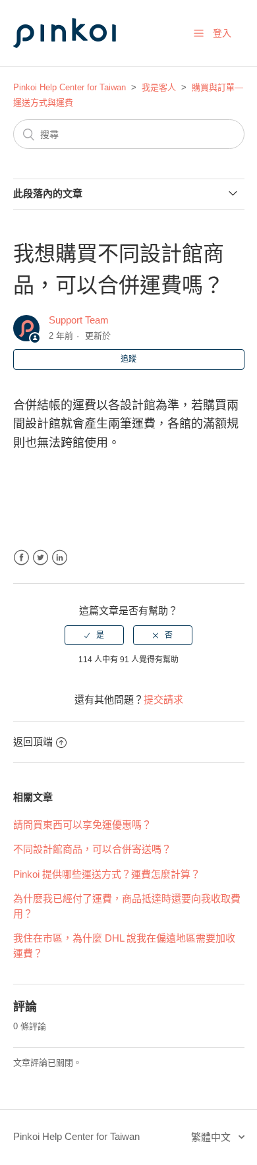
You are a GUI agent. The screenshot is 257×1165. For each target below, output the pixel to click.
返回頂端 (33, 741)
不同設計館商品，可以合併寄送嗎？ (92, 849)
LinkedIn (59, 558)
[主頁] (79, 60)
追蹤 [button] (128, 359)
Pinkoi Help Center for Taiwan (69, 87)
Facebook (21, 558)
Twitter (40, 558)
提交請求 (163, 699)
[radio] (94, 635)
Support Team (79, 320)
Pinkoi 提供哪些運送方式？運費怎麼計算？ (106, 874)
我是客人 (159, 87)
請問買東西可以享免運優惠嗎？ (82, 824)
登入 (222, 33)
